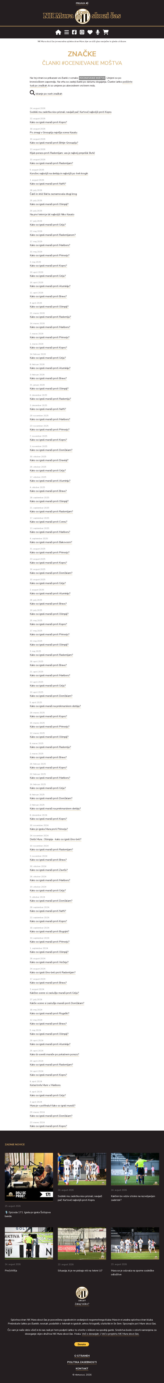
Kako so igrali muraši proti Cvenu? (48, 522)
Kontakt (82, 1368)
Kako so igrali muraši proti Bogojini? (49, 931)
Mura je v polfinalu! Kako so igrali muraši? (52, 1105)
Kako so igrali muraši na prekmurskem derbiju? (55, 706)
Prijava (81, 3)
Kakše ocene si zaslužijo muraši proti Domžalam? (57, 1003)
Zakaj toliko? (82, 1304)
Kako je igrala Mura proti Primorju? (49, 829)
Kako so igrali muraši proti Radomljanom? (53, 235)
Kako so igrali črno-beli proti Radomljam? (53, 972)
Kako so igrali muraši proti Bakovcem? (51, 542)
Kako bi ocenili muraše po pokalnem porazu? (54, 1054)
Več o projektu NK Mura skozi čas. (120, 1334)
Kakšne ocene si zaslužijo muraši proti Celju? (54, 993)
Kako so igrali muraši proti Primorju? (50, 255)
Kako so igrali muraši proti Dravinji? (49, 460)
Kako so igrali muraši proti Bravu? (48, 296)
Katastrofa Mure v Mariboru (45, 1085)
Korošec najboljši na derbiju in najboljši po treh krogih (59, 173)
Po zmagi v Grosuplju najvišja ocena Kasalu (53, 132)
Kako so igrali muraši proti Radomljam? (51, 163)
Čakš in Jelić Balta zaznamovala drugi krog (53, 194)
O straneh (82, 1356)
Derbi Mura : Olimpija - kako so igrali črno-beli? (55, 839)
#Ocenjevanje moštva (92, 78)
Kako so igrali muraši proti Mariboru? (50, 245)
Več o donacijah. (91, 1334)
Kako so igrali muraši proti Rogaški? (49, 1013)
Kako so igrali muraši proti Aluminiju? (50, 286)
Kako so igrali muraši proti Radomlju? (50, 317)
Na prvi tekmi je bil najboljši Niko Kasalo (52, 214)
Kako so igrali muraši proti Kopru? (48, 122)
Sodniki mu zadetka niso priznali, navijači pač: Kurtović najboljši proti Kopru (70, 112)
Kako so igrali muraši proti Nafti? (48, 183)
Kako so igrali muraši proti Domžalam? (51, 450)
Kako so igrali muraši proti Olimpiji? (49, 204)
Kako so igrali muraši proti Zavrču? (49, 870)
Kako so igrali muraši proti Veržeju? (49, 962)
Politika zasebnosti (82, 1362)
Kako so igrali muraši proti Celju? (48, 224)
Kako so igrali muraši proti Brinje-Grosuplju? (54, 143)
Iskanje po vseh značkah (49, 94)
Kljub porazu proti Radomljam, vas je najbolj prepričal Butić (62, 153)
